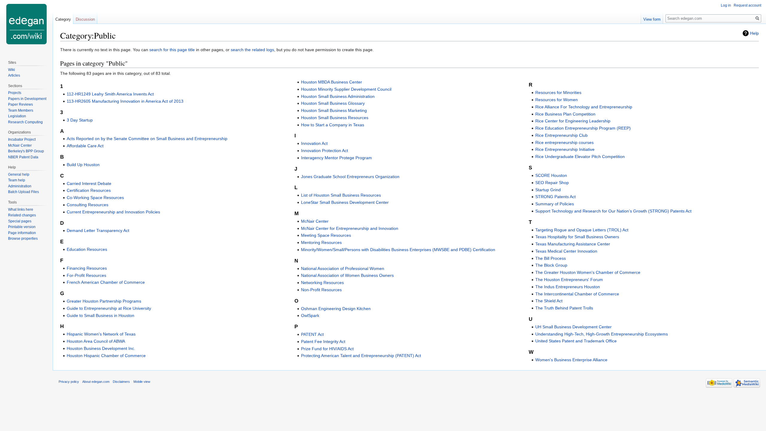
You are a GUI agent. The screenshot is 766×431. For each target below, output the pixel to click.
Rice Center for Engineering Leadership (572, 121)
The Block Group (551, 265)
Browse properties (23, 238)
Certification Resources (89, 190)
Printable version (22, 227)
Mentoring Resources (321, 242)
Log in (726, 5)
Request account (747, 5)
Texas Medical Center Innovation (566, 251)
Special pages (19, 221)
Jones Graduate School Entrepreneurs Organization (350, 176)
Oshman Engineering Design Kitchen (336, 308)
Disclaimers (121, 381)
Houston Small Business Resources (334, 117)
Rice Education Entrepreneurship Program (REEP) (583, 128)
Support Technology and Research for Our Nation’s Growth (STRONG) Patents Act (613, 211)
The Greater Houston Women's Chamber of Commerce (587, 272)
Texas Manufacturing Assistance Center (572, 244)
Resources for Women (556, 99)
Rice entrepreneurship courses (564, 142)
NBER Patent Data (23, 157)
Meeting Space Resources (326, 235)
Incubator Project (22, 139)
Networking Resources (322, 282)
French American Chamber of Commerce (106, 282)
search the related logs (252, 49)
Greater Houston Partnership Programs (104, 301)
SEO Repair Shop (552, 182)
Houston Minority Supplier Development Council (346, 89)
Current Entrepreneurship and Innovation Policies (113, 212)
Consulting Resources (87, 204)
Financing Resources (87, 268)
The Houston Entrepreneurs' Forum (569, 279)
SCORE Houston (551, 175)
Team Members (20, 110)
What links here (20, 209)
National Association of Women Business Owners (347, 275)
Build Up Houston (83, 164)
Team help (16, 180)
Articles (14, 75)
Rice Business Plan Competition (565, 114)
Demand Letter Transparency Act (98, 230)
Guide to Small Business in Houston (100, 315)
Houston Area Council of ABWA (96, 341)
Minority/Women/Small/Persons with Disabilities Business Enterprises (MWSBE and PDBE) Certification (398, 249)
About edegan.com (96, 381)
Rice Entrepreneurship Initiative (565, 149)
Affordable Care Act (85, 145)
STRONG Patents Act (555, 196)
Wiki (11, 70)
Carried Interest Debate (89, 183)
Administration (19, 186)
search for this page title (172, 49)
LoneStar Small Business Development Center (345, 202)
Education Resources (87, 249)
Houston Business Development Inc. (101, 348)
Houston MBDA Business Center (331, 82)
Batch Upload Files (23, 192)
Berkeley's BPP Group (26, 151)
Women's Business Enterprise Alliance (571, 359)
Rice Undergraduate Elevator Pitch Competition (580, 156)
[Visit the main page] (26, 24)
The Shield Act (549, 300)
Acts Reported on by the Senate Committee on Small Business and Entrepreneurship (147, 138)
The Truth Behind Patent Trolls (564, 308)
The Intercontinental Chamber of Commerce (577, 294)
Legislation (17, 116)
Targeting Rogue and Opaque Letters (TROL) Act (581, 229)
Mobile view (141, 381)
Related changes (22, 215)
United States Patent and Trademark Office (576, 341)
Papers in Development (27, 99)
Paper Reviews (20, 104)
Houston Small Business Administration (338, 96)
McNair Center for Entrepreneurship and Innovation (349, 228)
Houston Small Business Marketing (334, 110)
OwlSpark (310, 315)
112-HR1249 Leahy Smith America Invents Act (110, 94)
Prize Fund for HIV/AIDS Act (327, 348)
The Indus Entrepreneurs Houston (567, 286)
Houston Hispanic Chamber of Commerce (106, 355)
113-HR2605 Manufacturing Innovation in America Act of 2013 (125, 101)
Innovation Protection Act (324, 150)
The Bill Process (550, 258)
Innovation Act (314, 143)
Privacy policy (69, 381)
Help (754, 33)
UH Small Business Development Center (573, 326)
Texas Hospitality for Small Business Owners (577, 236)
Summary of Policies (554, 203)
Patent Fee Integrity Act (323, 341)
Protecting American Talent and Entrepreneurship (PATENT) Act (361, 355)
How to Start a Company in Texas (332, 124)
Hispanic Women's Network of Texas (101, 334)
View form (652, 19)
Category (63, 19)
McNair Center (315, 221)
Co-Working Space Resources (95, 197)
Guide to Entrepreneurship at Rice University (109, 308)
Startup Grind (548, 189)
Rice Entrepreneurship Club (561, 135)
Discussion (85, 19)
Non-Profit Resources (321, 289)
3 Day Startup (80, 120)
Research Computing (25, 122)
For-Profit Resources (86, 275)
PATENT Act (312, 334)
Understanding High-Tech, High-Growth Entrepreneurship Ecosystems (601, 334)
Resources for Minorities (558, 92)
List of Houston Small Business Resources (341, 195)
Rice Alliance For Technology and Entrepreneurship (583, 106)
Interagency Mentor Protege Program (336, 157)
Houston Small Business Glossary (333, 103)
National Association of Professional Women (342, 268)
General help (18, 174)
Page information (22, 233)
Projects (14, 93)
